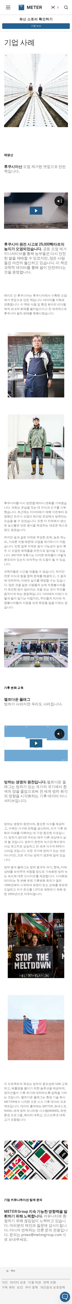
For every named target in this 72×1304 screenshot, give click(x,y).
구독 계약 (8, 1287)
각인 (5, 1282)
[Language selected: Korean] (55, 7)
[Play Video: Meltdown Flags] (36, 743)
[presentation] (28, 7)
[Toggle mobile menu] (8, 7)
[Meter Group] (28, 7)
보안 (20, 1287)
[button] (65, 1297)
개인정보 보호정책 (52, 1287)
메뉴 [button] (13, 1271)
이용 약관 (34, 1282)
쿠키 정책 (31, 1287)
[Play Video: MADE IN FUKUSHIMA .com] (36, 211)
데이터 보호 (18, 1282)
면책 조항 (49, 1282)
